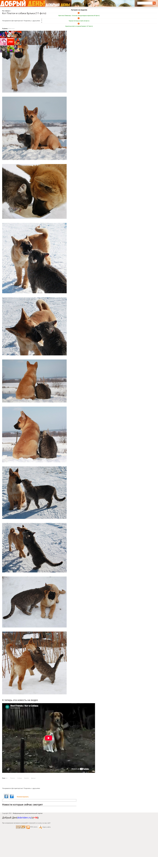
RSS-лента (33, 827)
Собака (19, 778)
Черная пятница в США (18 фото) (79, 21)
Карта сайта (47, 827)
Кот (7, 778)
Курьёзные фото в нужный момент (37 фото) (79, 26)
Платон (12, 778)
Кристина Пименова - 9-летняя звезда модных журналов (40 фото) (79, 15)
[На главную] (22, 3)
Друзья (33, 778)
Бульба (26, 778)
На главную (6, 11)
